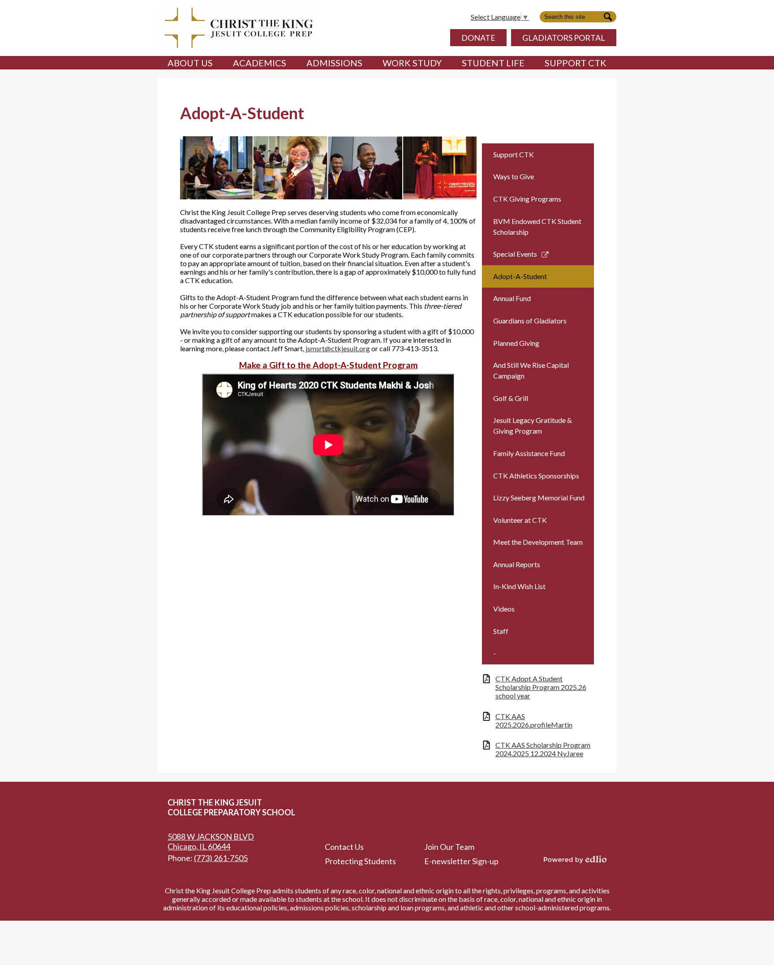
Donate (478, 38)
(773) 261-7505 (221, 858)
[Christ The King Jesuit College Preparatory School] (237, 28)
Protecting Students (360, 861)
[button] (190, 62)
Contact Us (344, 847)
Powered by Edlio (575, 859)
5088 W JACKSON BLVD (211, 841)
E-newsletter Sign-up (461, 861)
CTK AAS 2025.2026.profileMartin (533, 720)
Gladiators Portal (563, 38)
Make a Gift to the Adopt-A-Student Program (328, 365)
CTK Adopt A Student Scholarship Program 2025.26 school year (540, 687)
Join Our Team (449, 847)
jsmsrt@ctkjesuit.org (337, 348)
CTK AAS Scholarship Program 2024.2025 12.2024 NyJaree (542, 749)
